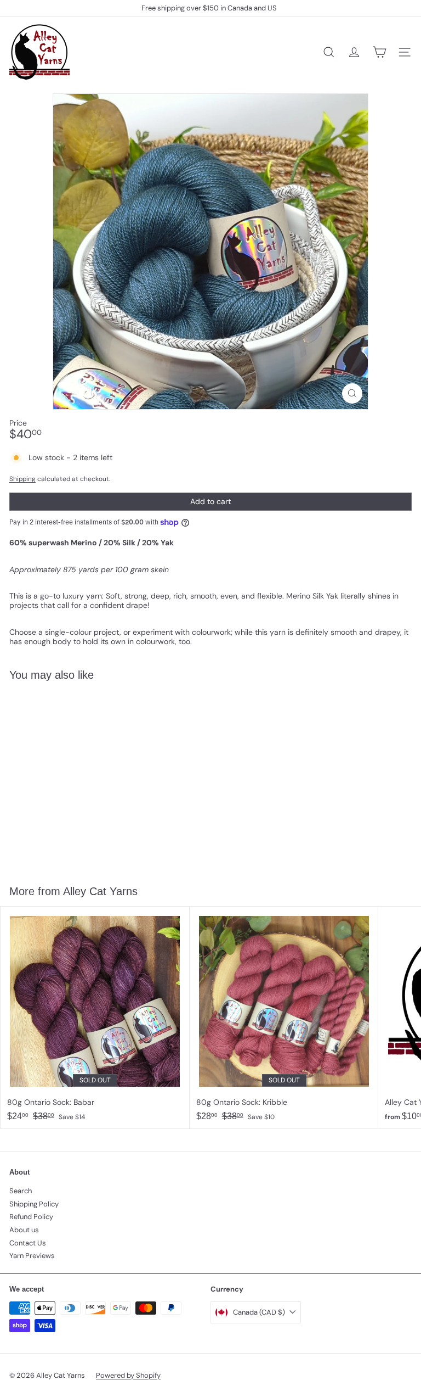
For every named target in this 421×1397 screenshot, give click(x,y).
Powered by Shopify (128, 1375)
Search (20, 1190)
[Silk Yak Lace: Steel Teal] (69, 776)
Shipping (22, 478)
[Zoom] (352, 393)
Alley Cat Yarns (100, 891)
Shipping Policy (34, 1204)
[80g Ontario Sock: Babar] (95, 1017)
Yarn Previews (32, 1255)
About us (24, 1229)
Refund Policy (31, 1216)
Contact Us (27, 1243)
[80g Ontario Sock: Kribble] (284, 1017)
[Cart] (379, 52)
